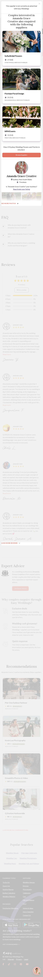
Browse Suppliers (21, 155)
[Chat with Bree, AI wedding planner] (36, 970)
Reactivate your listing (21, 189)
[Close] (39, 4)
